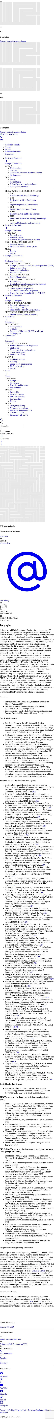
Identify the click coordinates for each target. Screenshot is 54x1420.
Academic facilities (17, 359)
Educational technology (19, 270)
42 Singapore (15, 175)
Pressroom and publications (21, 410)
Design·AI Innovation (13, 261)
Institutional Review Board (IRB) (23, 246)
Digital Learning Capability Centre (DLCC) (27, 293)
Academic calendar (12, 145)
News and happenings (19, 408)
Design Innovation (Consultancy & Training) (28, 284)
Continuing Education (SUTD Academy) (26, 331)
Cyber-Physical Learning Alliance (23, 184)
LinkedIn (3, 1394)
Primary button (6, 41)
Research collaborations (19, 305)
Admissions (9, 322)
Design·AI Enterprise (13, 301)
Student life (14, 348)
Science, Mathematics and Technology (25, 223)
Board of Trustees (17, 394)
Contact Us (4, 1410)
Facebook (4, 1376)
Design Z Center (38, 1271)
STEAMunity (15, 282)
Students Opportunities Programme (24, 345)
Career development (18, 352)
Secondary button (19, 41)
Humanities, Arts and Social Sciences (25, 214)
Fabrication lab (16, 272)
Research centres (16, 237)
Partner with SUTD (13, 152)
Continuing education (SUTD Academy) (26, 173)
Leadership (14, 392)
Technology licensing (18, 307)
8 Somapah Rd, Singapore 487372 (13, 1344)
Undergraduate (16, 168)
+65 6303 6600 (6, 1353)
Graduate (13, 170)
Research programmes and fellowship (25, 240)
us (40, 1301)
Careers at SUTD (17, 413)
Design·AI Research (13, 230)
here (31, 1301)
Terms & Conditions (36, 1410)
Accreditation (15, 182)
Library (13, 179)
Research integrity (17, 244)
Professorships (15, 399)
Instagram (4, 1406)
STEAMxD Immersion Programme (24, 291)
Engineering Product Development (24, 205)
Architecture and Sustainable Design (24, 195)
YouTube (3, 1388)
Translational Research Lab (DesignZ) (25, 310)
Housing (13, 361)
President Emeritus (17, 397)
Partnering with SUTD (19, 415)
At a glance (14, 383)
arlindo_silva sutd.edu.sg (5, 572)
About (7, 376)
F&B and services (17, 366)
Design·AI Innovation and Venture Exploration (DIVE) (32, 266)
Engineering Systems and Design (23, 209)
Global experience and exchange (23, 350)
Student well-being (17, 355)
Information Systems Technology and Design (28, 218)
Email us (3, 1358)
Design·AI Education (13, 163)
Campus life (10, 341)
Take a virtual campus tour (10, 1339)
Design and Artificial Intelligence (23, 200)
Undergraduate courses (19, 186)
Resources (9, 154)
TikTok (3, 1400)
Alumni (8, 147)
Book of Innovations (18, 277)
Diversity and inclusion (19, 385)
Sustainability (15, 387)
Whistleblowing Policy (18, 1410)
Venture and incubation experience (23, 314)
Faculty (8, 149)
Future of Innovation (18, 268)
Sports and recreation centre (21, 364)
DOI (35, 963)
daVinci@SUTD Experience (21, 288)
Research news (16, 235)
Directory (4, 1363)
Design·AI (14, 381)
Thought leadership (17, 406)
